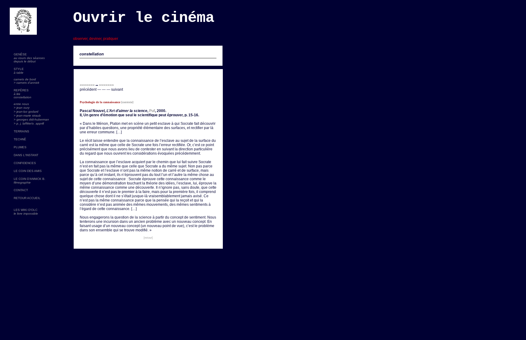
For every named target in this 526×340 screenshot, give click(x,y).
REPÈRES (21, 90)
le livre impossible (26, 213)
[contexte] (127, 102)
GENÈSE (20, 54)
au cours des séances (29, 58)
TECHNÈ (20, 139)
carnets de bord (25, 79)
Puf (152, 111)
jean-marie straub (28, 115)
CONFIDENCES (25, 163)
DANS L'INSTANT (26, 155)
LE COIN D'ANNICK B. (29, 179)
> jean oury (22, 107)
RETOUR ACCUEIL (27, 198)
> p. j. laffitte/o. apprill (29, 123)
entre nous (21, 104)
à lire (17, 94)
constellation (22, 97)
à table (18, 72)
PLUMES (20, 147)
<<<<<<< (87, 85)
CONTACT (21, 190)
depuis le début (25, 61)
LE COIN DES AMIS (28, 171)
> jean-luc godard (26, 111)
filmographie (22, 182)
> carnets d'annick (26, 82)
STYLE (19, 69)
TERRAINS (21, 131)
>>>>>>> (106, 85)
